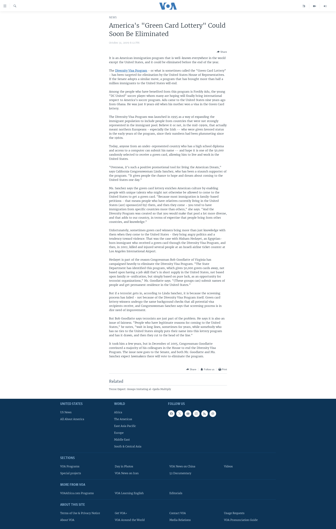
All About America (72, 419)
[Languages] (304, 6)
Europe (119, 432)
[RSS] (204, 413)
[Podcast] (212, 413)
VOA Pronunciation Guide (241, 519)
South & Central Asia (127, 446)
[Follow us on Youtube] (188, 413)
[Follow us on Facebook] (171, 413)
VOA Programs (69, 466)
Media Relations (180, 519)
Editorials (175, 493)
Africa (118, 412)
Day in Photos (124, 466)
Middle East (122, 439)
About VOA (67, 519)
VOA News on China (182, 466)
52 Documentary (180, 473)
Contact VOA (177, 513)
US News (66, 412)
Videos (228, 466)
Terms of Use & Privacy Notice (80, 513)
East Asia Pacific (125, 425)
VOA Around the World (130, 519)
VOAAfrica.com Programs (77, 493)
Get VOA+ (121, 513)
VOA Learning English (129, 493)
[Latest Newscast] (325, 6)
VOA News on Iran (127, 473)
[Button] (222, 52)
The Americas (123, 419)
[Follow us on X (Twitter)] (179, 413)
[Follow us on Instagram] (196, 413)
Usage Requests (234, 513)
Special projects (70, 473)
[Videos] (314, 6)
